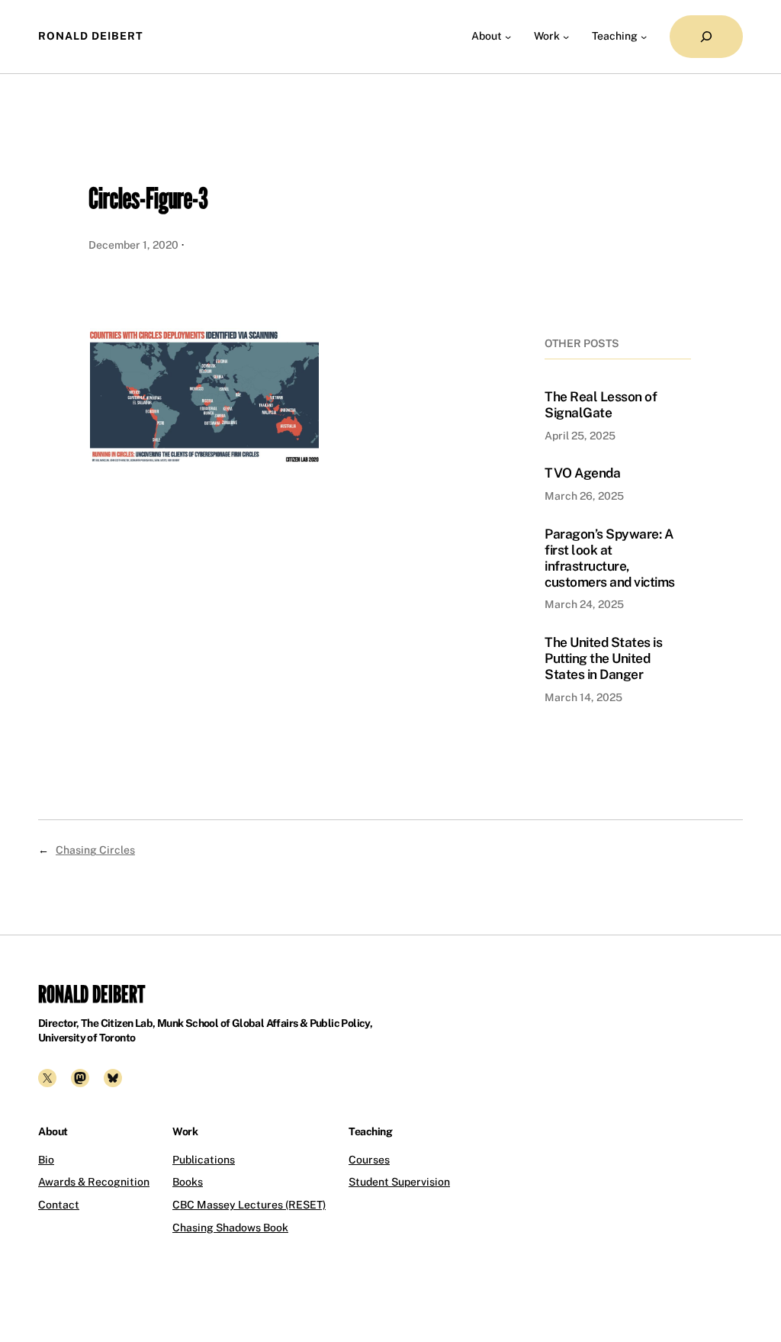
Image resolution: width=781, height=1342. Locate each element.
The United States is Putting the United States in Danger (603, 658)
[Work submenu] (566, 37)
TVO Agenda (582, 473)
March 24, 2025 (584, 604)
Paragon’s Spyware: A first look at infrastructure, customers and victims (610, 558)
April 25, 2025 (580, 436)
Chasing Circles (95, 850)
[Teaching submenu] (644, 37)
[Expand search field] (706, 36)
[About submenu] (508, 37)
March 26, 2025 (584, 496)
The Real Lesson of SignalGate (601, 404)
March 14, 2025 (583, 697)
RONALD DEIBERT (90, 36)
